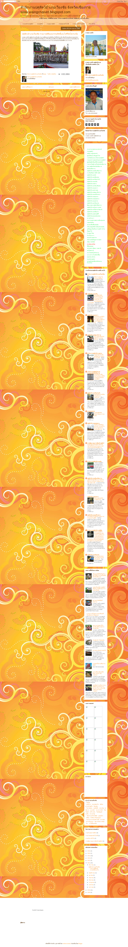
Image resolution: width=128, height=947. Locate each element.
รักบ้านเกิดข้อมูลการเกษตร (94, 239)
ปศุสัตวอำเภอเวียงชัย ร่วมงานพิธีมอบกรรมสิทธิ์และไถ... (94, 868)
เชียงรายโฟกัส (91, 242)
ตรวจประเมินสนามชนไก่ (99, 650)
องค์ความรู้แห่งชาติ (92, 153)
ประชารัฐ (92, 814)
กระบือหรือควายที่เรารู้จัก (93, 173)
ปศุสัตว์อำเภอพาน (92, 183)
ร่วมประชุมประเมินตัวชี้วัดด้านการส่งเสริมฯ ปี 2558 (99, 356)
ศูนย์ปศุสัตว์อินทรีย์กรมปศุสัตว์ (95, 162)
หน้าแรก (51, 87)
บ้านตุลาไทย (90, 233)
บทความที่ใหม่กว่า (27, 87)
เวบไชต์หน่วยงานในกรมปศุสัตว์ (95, 157)
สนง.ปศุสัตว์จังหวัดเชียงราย (94, 166)
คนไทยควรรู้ (90, 250)
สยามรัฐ (101, 808)
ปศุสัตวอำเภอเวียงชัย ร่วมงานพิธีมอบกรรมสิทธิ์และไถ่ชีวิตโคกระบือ (50, 34)
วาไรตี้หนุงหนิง (93, 823)
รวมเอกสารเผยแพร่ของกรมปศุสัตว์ (96, 160)
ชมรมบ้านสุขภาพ (91, 237)
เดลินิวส (88, 804)
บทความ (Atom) (55, 91)
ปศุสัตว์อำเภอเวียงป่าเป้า (93, 179)
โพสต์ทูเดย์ (99, 812)
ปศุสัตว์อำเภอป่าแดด (92, 190)
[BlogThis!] (64, 74)
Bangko (96, 806)
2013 (89, 858)
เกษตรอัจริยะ (90, 222)
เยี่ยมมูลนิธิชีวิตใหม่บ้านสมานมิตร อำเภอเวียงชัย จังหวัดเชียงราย (99, 575)
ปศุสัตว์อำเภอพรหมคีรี (93, 214)
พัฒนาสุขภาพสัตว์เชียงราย (94, 205)
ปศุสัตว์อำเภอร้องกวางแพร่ (94, 207)
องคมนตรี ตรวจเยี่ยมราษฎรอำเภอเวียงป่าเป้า (99, 396)
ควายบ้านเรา (90, 218)
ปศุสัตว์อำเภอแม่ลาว (92, 188)
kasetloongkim (91, 259)
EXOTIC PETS (91, 257)
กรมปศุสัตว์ (40, 24)
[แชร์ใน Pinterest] (69, 74)
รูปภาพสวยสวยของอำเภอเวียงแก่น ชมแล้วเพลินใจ (99, 558)
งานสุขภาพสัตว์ (51, 24)
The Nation (89, 808)
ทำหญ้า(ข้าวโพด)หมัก (98, 640)
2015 (89, 853)
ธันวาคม (91, 865)
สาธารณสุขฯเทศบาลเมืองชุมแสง (96, 220)
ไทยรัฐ (88, 802)
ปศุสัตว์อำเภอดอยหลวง (93, 198)
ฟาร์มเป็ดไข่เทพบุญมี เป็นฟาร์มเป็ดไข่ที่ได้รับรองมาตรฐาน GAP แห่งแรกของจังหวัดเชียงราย (95, 446)
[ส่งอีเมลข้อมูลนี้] (62, 74)
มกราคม (91, 887)
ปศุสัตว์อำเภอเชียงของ (93, 177)
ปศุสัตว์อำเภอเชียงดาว (93, 211)
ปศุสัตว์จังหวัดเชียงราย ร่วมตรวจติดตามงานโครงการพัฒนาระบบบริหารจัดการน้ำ (95, 481)
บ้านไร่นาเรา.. (91, 235)
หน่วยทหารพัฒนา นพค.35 (94, 248)
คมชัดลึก (96, 808)
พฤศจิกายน (92, 873)
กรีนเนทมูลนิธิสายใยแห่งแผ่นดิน (95, 226)
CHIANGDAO (91, 411)
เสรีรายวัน (92, 812)
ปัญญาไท (89, 231)
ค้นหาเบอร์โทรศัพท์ (92, 815)
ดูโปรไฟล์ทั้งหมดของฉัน (92, 80)
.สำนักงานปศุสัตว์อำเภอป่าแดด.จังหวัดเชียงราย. (93, 372)
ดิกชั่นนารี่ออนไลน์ (96, 817)
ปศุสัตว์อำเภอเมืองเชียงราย (94, 170)
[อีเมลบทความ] (59, 74)
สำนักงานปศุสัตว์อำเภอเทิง (94, 461)
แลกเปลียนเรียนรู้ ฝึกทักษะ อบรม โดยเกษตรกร (98, 673)
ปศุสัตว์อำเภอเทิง (91, 175)
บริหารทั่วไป (92, 24)
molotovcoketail (67, 943)
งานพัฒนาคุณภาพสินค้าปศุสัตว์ (95, 443)
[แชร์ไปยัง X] (65, 74)
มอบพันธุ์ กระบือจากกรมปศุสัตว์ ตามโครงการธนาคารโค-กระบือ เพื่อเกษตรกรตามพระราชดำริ (99, 688)
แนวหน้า (92, 810)
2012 (89, 860)
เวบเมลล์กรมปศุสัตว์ (27, 24)
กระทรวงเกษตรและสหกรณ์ (94, 149)
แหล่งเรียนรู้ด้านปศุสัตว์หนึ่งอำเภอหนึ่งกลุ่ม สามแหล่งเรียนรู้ (99, 588)
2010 (89, 890)
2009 (89, 892)
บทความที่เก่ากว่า (75, 87)
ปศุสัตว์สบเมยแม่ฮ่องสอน (93, 216)
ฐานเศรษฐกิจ (89, 806)
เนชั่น (87, 814)
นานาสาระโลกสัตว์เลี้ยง (93, 255)
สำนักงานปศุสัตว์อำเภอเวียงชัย (95, 75)
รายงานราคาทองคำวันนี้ (92, 819)
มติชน (101, 804)
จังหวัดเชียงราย (91, 168)
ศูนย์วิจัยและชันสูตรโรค (93, 155)
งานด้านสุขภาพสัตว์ (91, 832)
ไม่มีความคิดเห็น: (52, 74)
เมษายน (91, 884)
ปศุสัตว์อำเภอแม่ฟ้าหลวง (93, 194)
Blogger (80, 943)
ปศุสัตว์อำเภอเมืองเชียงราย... (95, 478)
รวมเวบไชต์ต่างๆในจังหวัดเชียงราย (96, 164)
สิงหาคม (91, 880)
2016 (89, 851)
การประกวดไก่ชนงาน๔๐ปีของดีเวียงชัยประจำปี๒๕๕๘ (95, 614)
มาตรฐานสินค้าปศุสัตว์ (79, 24)
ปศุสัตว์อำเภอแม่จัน (92, 181)
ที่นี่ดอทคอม (90, 246)
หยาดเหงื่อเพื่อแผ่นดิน (92, 224)
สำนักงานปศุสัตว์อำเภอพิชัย (94, 530)
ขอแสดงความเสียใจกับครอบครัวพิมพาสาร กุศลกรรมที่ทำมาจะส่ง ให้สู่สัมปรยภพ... (99, 319)
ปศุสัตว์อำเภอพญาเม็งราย (94, 192)
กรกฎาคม (91, 882)
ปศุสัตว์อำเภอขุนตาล (92, 196)
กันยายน (91, 877)
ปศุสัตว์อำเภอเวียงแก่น (93, 203)
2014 (89, 855)
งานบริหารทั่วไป (90, 838)
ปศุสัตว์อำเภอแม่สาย (92, 201)
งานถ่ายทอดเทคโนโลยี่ (92, 835)
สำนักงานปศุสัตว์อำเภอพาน (94, 353)
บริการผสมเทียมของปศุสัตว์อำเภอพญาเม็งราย (99, 338)
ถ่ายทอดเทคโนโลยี (64, 24)
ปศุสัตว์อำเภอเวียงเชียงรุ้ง (94, 185)
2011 (88, 863)
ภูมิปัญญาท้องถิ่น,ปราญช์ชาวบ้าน (96, 229)
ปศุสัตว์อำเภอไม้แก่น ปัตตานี (94, 209)
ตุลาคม (91, 875)
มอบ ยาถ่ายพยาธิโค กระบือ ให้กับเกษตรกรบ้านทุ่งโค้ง (98, 627)
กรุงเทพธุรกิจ (95, 804)
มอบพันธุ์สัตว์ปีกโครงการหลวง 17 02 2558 (99, 414)
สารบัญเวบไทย (91, 244)
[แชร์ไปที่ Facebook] (67, 74)
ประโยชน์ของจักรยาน (93, 252)
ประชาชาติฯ (99, 810)
